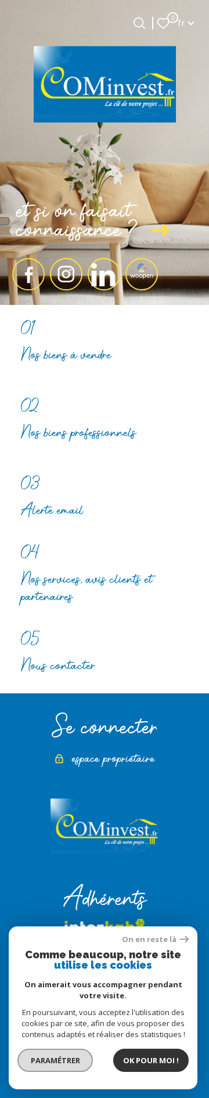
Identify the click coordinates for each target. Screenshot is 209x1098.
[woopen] (141, 274)
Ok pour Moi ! (151, 1060)
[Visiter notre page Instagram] (66, 274)
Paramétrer (55, 1060)
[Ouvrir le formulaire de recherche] (139, 23)
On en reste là (149, 939)
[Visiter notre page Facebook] (28, 274)
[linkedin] (104, 274)
